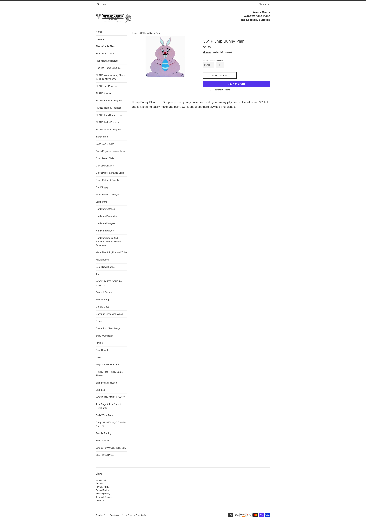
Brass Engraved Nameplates (110, 151)
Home (99, 32)
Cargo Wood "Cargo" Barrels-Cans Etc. (111, 424)
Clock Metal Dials (105, 165)
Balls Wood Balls (104, 415)
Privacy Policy (102, 487)
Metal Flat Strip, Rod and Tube (111, 252)
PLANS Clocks (103, 93)
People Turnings (104, 433)
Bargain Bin (102, 136)
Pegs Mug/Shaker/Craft (107, 364)
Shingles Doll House (106, 383)
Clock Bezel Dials (105, 158)
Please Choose (209, 60)
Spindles (100, 390)
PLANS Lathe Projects (107, 122)
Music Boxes (102, 259)
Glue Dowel (102, 350)
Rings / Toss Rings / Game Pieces (109, 374)
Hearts (99, 357)
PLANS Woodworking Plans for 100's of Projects (110, 77)
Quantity (219, 60)
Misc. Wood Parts (105, 455)
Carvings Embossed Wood (109, 314)
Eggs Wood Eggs (105, 336)
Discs (99, 321)
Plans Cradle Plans (106, 46)
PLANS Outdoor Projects (108, 129)
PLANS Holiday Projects (108, 108)
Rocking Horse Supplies (108, 68)
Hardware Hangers (105, 223)
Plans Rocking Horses (107, 61)
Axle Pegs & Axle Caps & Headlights (109, 406)
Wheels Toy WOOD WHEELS (111, 448)
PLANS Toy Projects (106, 86)
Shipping (207, 52)
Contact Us (101, 480)
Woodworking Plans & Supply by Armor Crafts (128, 515)
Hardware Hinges (105, 230)
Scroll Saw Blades (105, 267)
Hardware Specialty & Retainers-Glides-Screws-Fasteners (109, 241)
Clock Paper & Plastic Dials (110, 173)
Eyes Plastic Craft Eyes (108, 194)
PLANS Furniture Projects (109, 100)
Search (99, 483)
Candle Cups (102, 307)
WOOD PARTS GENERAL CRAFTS (109, 283)
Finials (99, 343)
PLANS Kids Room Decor (109, 115)
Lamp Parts (101, 202)
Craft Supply (102, 187)
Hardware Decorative (106, 216)
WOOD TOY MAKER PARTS (111, 397)
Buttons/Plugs (103, 299)
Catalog (100, 39)
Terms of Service (104, 497)
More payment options (220, 90)
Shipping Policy (103, 493)
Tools (98, 274)
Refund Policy (102, 490)
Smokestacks (102, 440)
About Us (100, 500)
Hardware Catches (105, 209)
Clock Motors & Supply (107, 180)
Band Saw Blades (105, 144)
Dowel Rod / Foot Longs (108, 328)
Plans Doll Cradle (105, 53)
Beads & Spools (104, 292)
